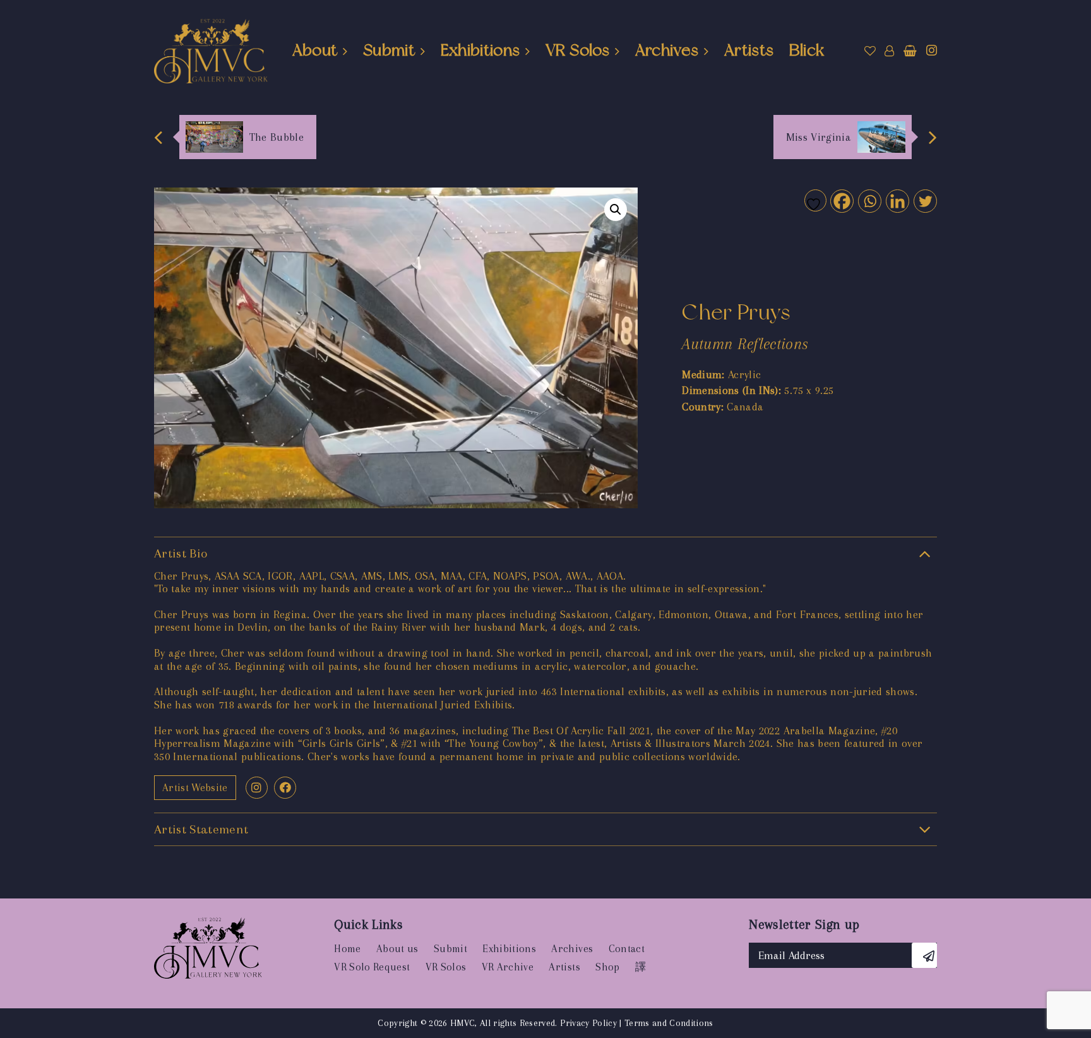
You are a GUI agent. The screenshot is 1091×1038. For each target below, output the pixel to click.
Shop (607, 967)
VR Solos (577, 50)
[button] (615, 209)
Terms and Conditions (668, 1023)
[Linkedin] (897, 200)
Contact (627, 949)
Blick (807, 50)
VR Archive (508, 967)
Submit (389, 50)
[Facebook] (841, 200)
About (315, 50)
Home (347, 949)
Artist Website (195, 788)
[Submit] (924, 955)
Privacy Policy (588, 1023)
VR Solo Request (372, 967)
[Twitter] (925, 200)
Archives (667, 50)
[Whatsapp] (869, 200)
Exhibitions (480, 50)
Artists (748, 50)
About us (397, 949)
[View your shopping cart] (910, 51)
